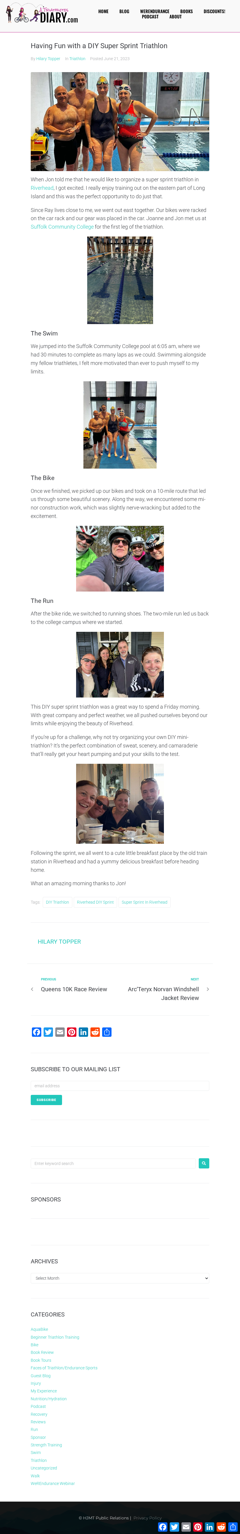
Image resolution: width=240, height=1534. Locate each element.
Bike (34, 1344)
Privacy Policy (147, 1518)
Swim (36, 1452)
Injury (36, 1383)
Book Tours (41, 1360)
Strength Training (46, 1445)
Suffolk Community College (62, 227)
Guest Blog (41, 1375)
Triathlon (77, 58)
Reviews (38, 1422)
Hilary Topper (48, 58)
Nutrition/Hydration (49, 1398)
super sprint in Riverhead (144, 902)
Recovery (39, 1414)
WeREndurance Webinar (53, 1483)
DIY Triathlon (57, 902)
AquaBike (39, 1329)
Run (34, 1429)
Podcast (38, 1406)
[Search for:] (113, 1163)
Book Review (42, 1352)
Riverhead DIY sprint (95, 902)
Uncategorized (44, 1468)
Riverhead (42, 188)
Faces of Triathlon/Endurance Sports (64, 1368)
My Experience (44, 1391)
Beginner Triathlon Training (55, 1337)
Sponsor (38, 1437)
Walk (35, 1476)
